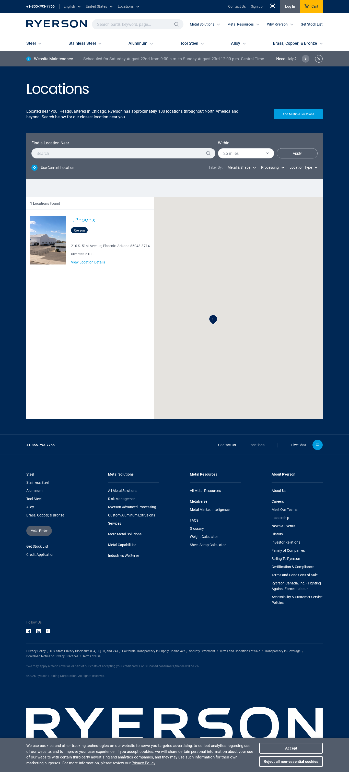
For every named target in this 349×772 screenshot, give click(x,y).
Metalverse (198, 501)
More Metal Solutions (125, 534)
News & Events (283, 526)
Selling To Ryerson (286, 559)
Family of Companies (288, 550)
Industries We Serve (123, 556)
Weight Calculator (204, 537)
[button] (176, 24)
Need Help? (286, 58)
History (277, 534)
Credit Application (40, 554)
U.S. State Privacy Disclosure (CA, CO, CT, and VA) (84, 651)
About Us (279, 491)
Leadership (280, 518)
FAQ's (194, 520)
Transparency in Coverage (282, 651)
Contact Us (237, 6)
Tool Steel (33, 499)
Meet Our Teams (284, 510)
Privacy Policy (36, 651)
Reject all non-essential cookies (291, 761)
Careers (278, 501)
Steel (30, 474)
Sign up (257, 6)
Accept (291, 748)
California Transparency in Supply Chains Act (153, 651)
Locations (256, 445)
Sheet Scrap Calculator (208, 545)
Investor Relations (286, 542)
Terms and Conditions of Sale (295, 575)
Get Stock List (312, 24)
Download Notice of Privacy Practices (52, 656)
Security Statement (202, 651)
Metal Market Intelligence (209, 510)
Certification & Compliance (292, 567)
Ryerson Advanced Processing (132, 507)
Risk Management (122, 499)
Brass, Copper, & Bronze (45, 515)
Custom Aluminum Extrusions (131, 515)
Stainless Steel (37, 482)
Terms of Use (91, 656)
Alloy (30, 507)
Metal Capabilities (122, 545)
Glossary (197, 528)
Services (114, 523)
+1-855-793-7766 (40, 6)
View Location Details (88, 262)
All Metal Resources (205, 491)
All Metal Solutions (122, 491)
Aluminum (34, 491)
